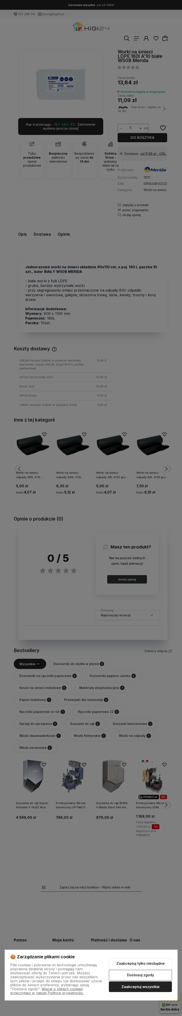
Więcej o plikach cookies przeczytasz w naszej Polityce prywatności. (47, 991)
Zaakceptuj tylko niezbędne (140, 963)
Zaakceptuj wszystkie (140, 986)
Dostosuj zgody (140, 975)
